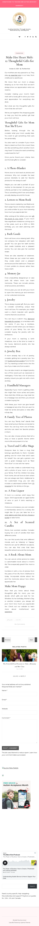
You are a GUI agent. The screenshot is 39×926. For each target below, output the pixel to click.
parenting (8, 612)
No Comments (19, 624)
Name (4, 690)
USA (6, 898)
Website (5, 709)
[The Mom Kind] (19, 19)
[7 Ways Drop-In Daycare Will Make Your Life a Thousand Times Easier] (33, 639)
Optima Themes (25, 922)
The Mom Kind (26, 68)
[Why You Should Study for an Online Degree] (6, 639)
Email (4, 700)
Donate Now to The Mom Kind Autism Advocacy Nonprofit (19, 3)
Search (32, 886)
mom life (18, 620)
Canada (18, 898)
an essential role (15, 75)
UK (10, 898)
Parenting (19, 53)
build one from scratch (16, 361)
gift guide (10, 620)
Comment (6, 718)
